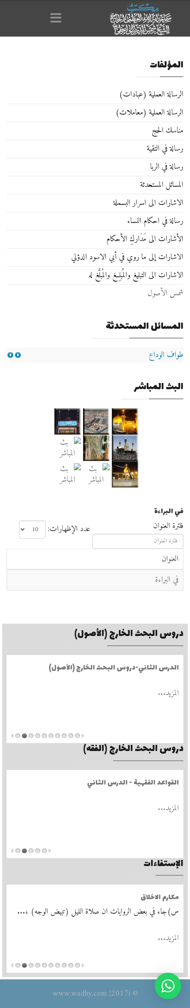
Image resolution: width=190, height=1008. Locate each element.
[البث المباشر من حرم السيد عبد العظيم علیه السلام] (96, 474)
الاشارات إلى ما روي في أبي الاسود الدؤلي (127, 257)
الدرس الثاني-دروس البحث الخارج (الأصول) (114, 668)
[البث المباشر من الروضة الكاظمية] (124, 448)
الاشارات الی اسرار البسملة (148, 203)
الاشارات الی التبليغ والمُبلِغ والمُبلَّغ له (135, 275)
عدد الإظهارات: (69, 529)
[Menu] (58, 19)
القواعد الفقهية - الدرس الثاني (133, 783)
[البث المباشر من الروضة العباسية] (67, 421)
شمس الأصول (165, 293)
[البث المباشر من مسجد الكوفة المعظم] (124, 474)
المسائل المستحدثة (161, 185)
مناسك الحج (167, 131)
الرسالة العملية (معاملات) (149, 112)
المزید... (168, 693)
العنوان (170, 559)
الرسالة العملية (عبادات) (151, 94)
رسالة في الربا (166, 167)
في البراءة (167, 580)
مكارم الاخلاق (160, 897)
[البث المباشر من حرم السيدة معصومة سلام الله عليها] (67, 474)
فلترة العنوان (167, 526)
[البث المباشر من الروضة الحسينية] (96, 421)
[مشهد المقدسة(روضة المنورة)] (96, 448)
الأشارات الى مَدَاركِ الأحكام (144, 239)
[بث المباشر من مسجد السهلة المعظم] (67, 448)
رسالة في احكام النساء (155, 221)
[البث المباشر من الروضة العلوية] (124, 421)
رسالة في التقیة (165, 149)
